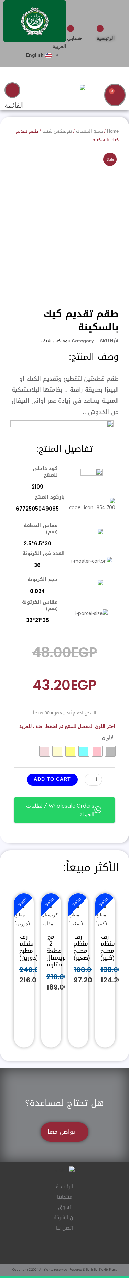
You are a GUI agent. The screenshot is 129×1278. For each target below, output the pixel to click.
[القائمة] (12, 90)
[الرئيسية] (100, 28)
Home (113, 131)
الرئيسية (106, 38)
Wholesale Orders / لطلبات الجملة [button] (60, 810)
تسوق (64, 1207)
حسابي (74, 38)
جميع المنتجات (89, 131)
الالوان (108, 737)
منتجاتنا (64, 1197)
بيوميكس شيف (57, 131)
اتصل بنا (64, 1228)
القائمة (14, 105)
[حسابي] (70, 28)
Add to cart (52, 779)
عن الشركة (65, 1217)
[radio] (110, 751)
